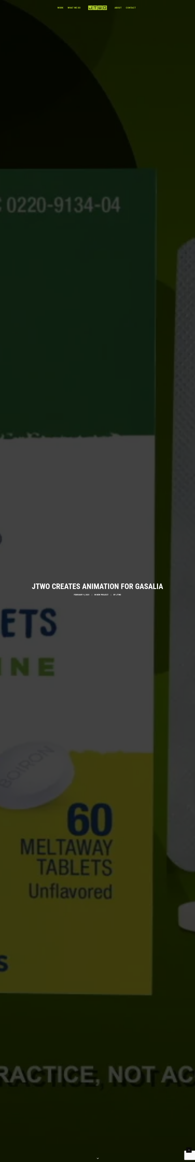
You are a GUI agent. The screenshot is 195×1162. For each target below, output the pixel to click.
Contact (131, 7)
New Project (103, 595)
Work (60, 7)
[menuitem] (60, 8)
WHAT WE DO (74, 7)
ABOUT (118, 7)
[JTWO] (97, 7)
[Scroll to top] (189, 1149)
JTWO (118, 595)
